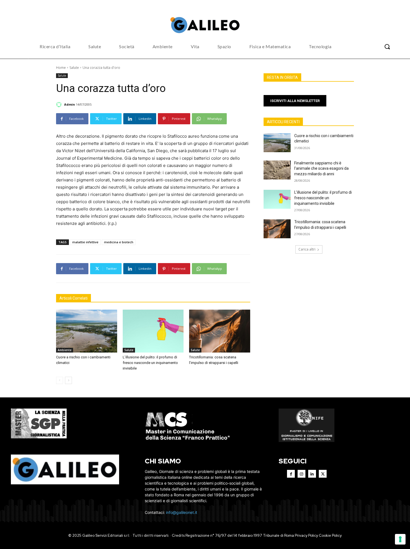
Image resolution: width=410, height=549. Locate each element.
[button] (387, 46)
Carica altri (306, 249)
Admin (69, 104)
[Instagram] (301, 474)
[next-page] (68, 380)
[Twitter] (323, 474)
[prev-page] (59, 380)
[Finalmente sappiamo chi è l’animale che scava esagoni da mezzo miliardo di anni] (277, 170)
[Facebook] (291, 474)
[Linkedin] (312, 474)
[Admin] (59, 104)
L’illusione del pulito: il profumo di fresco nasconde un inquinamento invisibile (150, 362)
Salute (74, 67)
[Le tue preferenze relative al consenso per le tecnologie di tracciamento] (400, 539)
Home (61, 67)
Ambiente (64, 350)
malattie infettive (85, 242)
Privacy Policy (306, 535)
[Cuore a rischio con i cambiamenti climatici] (86, 331)
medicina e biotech (118, 242)
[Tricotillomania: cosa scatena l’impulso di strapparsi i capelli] (219, 331)
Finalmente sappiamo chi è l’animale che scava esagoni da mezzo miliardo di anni (321, 168)
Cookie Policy (330, 535)
